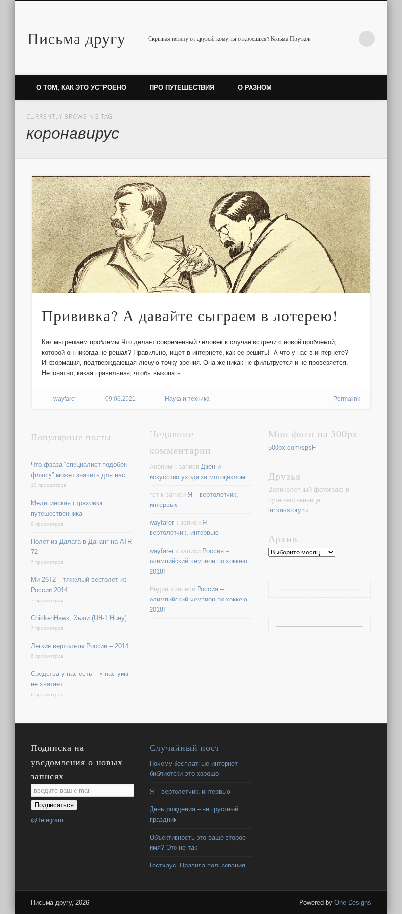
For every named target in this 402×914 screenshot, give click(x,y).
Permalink (346, 398)
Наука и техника (187, 398)
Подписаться (54, 805)
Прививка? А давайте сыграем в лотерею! (190, 315)
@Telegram (47, 820)
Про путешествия (182, 87)
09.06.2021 (120, 398)
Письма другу (76, 37)
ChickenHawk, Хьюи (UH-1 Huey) (78, 618)
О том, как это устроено (81, 87)
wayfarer (64, 398)
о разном (255, 87)
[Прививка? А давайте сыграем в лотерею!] (201, 234)
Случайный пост (185, 747)
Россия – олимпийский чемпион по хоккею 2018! (198, 561)
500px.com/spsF (292, 447)
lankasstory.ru (288, 510)
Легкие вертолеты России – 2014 (79, 645)
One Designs (352, 902)
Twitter (346, 39)
